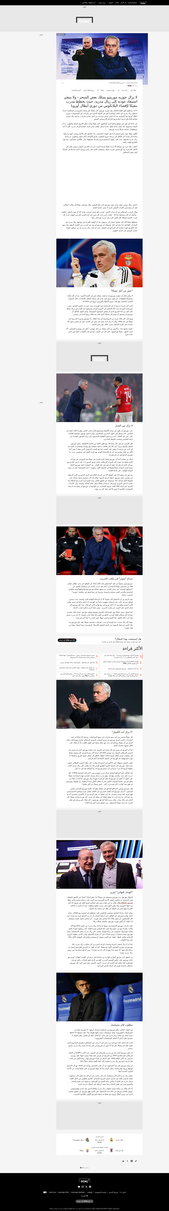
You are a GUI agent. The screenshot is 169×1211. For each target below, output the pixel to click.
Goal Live (52, 1192)
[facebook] (90, 1187)
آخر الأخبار (123, 2)
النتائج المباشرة (132, 2)
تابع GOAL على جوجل (65, 640)
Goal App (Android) (78, 1192)
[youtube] (79, 1187)
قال (131, 789)
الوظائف (89, 1192)
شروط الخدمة (113, 1192)
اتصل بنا (123, 1192)
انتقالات (117, 2)
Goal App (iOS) (63, 1192)
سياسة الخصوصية (100, 1192)
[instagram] (82, 1187)
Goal (102, 1208)
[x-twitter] (86, 1187)
